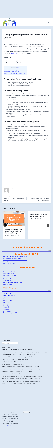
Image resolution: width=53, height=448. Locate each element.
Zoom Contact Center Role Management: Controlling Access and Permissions (22, 376)
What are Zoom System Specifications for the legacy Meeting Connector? (21, 378)
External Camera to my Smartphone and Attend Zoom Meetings (18, 383)
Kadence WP (10, 425)
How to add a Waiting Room (11, 71)
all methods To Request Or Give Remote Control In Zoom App (17, 371)
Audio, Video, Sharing (9, 295)
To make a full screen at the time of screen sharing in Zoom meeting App (13, 231)
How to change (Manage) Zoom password (12, 361)
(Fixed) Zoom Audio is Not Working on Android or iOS (15, 359)
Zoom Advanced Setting (9, 263)
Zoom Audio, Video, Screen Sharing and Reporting (15, 260)
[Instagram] (29, 412)
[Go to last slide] (5, 225)
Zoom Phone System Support (10, 275)
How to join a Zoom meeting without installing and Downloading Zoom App (21, 369)
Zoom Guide (6, 32)
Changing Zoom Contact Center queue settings (14, 198)
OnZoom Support (7, 284)
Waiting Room (14, 53)
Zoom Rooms (6, 302)
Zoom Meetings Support (9, 270)
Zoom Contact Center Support (10, 277)
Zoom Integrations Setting (9, 261)
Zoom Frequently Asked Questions (12, 313)
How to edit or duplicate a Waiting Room (14, 73)
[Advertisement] (26, 9)
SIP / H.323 (6, 304)
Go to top (49, 250)
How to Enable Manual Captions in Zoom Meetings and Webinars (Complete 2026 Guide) (25, 352)
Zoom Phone (6, 298)
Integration (6, 307)
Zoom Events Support (8, 278)
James (6, 40)
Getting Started (7, 293)
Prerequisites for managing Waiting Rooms (15, 70)
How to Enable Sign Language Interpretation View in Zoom (17, 349)
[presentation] (14, 218)
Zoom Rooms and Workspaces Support (12, 282)
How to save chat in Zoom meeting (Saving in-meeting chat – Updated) (20, 366)
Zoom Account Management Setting (12, 258)
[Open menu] (49, 22)
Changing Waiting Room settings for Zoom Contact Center (40, 198)
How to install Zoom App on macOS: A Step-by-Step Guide (17, 357)
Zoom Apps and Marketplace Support (12, 271)
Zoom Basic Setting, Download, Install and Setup (15, 256)
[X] (26, 412)
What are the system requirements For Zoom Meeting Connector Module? (21, 381)
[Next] (48, 225)
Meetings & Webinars (8, 297)
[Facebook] (24, 412)
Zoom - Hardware (8, 311)
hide (18, 67)
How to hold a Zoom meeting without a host (13, 364)
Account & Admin (7, 300)
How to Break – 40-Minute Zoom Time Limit (13, 374)
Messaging (6, 306)
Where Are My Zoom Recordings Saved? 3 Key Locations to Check (19, 354)
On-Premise (6, 309)
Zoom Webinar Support (9, 273)
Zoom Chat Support (8, 280)
